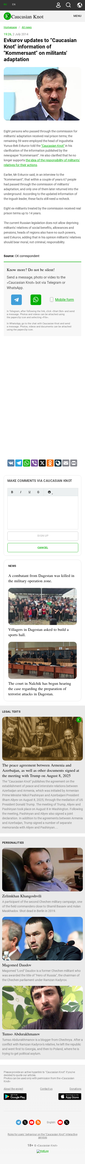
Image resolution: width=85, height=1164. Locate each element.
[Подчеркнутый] (29, 492)
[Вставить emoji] (49, 492)
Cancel (42, 547)
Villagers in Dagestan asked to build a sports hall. (38, 632)
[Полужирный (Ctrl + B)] (12, 492)
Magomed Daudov (16, 964)
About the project (13, 1088)
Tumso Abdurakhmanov (21, 1033)
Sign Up (42, 535)
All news (27, 27)
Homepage (10, 27)
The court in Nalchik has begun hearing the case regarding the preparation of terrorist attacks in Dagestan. (39, 688)
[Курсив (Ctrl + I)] (20, 492)
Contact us (46, 1088)
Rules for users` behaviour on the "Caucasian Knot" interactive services (42, 1136)
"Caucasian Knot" (53, 145)
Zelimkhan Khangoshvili (21, 895)
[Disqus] (42, 403)
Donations (75, 1088)
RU (5, 4)
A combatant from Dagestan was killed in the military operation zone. (41, 578)
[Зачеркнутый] (38, 492)
